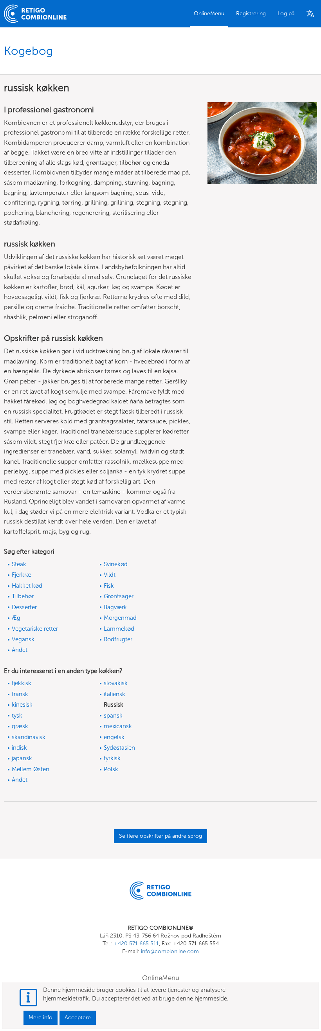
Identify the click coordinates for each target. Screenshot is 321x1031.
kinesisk (22, 704)
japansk (22, 758)
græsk (20, 726)
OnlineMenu (209, 13)
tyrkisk (112, 758)
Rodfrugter (118, 639)
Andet (19, 649)
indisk (19, 747)
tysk (17, 715)
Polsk (111, 769)
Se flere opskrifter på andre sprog (160, 836)
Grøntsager (118, 596)
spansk (113, 715)
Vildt (109, 574)
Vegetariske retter (35, 628)
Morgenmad (120, 617)
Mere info (40, 1017)
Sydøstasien (119, 747)
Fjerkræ (21, 574)
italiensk (114, 694)
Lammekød (119, 628)
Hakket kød (27, 585)
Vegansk (23, 639)
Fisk (109, 585)
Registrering (251, 13)
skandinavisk (28, 737)
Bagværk (115, 607)
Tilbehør (23, 596)
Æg (16, 617)
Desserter (24, 607)
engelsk (114, 737)
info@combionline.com (170, 951)
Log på (286, 13)
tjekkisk (21, 683)
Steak (19, 564)
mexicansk (118, 726)
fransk (20, 694)
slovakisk (116, 683)
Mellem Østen (30, 769)
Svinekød (116, 564)
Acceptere (78, 1017)
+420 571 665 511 (136, 943)
